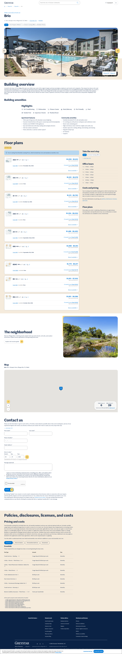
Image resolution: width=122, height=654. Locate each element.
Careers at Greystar (65, 623)
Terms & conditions (80, 623)
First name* (7, 430)
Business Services (64, 621)
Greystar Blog (48, 636)
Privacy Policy (58, 652)
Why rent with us (48, 633)
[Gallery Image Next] (118, 51)
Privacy (77, 621)
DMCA (77, 631)
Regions (62, 626)
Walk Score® (112, 407)
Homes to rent (48, 618)
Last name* (32, 430)
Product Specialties (65, 628)
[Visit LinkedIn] (40, 643)
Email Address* (8, 445)
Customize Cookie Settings (82, 636)
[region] (61, 651)
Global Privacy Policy (11, 478)
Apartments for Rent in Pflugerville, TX (39, 646)
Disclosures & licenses (81, 626)
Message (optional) (9, 462)
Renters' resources (49, 628)
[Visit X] (42, 643)
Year (18, 454)
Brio (22, 6)
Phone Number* (8, 437)
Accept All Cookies (98, 651)
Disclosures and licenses (82, 618)
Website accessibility (80, 633)
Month (6, 454)
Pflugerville (10, 6)
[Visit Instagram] (37, 643)
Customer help (48, 623)
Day (12, 454)
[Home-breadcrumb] (4, 6)
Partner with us (64, 618)
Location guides (48, 631)
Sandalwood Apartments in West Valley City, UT (58, 646)
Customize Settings (87, 651)
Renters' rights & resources (82, 628)
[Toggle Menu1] (116, 3)
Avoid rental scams (49, 621)
